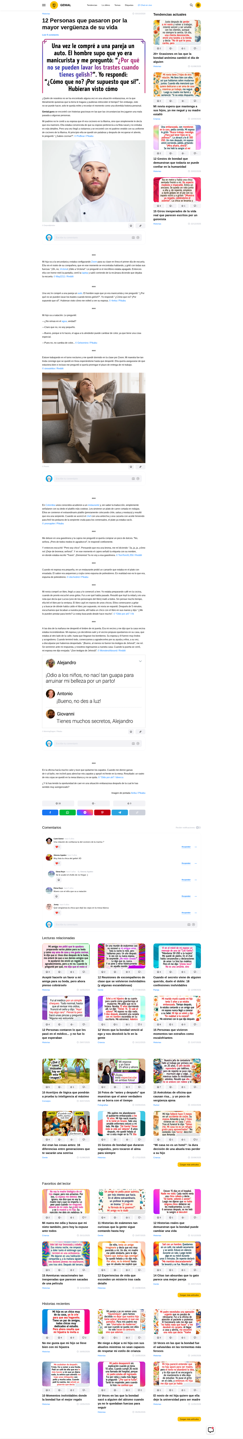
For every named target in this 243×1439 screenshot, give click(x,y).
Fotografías (103, 1105)
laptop (85, 273)
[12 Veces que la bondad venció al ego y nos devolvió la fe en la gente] (121, 1009)
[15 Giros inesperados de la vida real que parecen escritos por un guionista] (177, 190)
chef (89, 516)
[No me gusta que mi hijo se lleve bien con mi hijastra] (66, 1322)
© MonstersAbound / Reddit (112, 650)
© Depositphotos (48, 225)
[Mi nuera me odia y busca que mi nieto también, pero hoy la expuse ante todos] (66, 1202)
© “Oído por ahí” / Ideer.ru (110, 777)
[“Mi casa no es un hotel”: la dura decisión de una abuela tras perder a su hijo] (177, 1124)
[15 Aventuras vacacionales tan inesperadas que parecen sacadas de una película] (66, 1254)
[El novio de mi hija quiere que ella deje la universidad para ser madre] (177, 1375)
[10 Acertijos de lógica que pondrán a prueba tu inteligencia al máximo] (66, 1072)
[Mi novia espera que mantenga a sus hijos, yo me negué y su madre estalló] (177, 85)
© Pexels (45, 467)
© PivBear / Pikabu (83, 136)
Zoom (94, 262)
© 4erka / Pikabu (117, 300)
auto (80, 293)
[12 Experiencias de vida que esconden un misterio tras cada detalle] (121, 1254)
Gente (100, 990)
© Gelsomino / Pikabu (86, 343)
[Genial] (60, 5)
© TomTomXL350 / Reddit (129, 555)
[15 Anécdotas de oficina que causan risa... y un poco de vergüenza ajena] (177, 1072)
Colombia (50, 505)
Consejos (46, 1101)
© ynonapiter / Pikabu (53, 523)
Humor (156, 1105)
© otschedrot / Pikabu (77, 577)
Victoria (64, 269)
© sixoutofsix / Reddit (52, 368)
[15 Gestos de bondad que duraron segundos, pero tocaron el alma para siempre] (121, 1124)
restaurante (93, 505)
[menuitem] (92, 5)
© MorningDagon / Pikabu (52, 731)
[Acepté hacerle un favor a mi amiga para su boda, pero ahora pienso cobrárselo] (66, 956)
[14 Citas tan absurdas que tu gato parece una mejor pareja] (177, 1254)
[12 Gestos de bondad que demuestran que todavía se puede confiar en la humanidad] (177, 138)
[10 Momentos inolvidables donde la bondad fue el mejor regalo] (66, 1375)
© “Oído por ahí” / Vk (123, 614)
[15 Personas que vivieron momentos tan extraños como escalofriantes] (177, 1009)
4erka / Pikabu (138, 793)
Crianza (156, 119)
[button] (58, 803)
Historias (46, 13)
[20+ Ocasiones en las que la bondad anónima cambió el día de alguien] (177, 33)
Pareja (156, 990)
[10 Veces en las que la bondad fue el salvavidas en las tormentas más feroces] (177, 1322)
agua (64, 321)
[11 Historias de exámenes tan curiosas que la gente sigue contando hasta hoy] (121, 1202)
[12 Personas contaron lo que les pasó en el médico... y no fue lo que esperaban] (66, 1009)
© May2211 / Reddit (63, 276)
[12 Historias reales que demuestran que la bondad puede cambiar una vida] (177, 1202)
